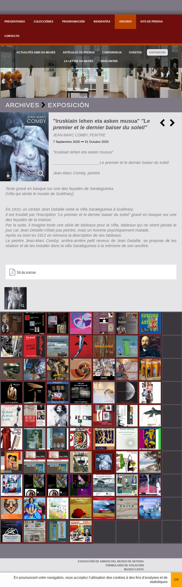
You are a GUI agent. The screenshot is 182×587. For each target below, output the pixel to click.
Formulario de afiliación (125, 565)
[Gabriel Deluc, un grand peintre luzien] (35, 439)
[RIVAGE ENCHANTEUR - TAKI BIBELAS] (81, 508)
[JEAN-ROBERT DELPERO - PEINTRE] (104, 508)
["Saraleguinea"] (150, 346)
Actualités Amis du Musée (35, 52)
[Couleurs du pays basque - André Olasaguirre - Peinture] (12, 485)
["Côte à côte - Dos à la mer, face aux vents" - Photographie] (81, 393)
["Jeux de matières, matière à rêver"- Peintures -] (127, 369)
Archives (22, 105)
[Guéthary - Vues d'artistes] (58, 508)
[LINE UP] (150, 462)
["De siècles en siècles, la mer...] (12, 416)
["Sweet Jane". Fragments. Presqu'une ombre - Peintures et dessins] (58, 416)
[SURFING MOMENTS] (81, 439)
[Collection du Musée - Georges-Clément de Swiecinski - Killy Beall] (58, 531)
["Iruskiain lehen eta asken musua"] (24, 146)
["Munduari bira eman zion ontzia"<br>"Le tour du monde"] (127, 485)
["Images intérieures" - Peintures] (58, 393)
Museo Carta (134, 569)
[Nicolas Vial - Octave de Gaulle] (81, 462)
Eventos (135, 52)
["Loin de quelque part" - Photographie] (127, 393)
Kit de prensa (26, 272)
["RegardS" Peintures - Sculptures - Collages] (104, 369)
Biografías (102, 21)
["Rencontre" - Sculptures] (58, 369)
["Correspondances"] (81, 416)
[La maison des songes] (150, 439)
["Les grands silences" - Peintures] (127, 346)
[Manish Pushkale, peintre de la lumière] (58, 439)
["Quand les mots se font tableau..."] (127, 439)
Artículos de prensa (79, 52)
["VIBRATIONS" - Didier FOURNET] (150, 508)
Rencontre (109, 61)
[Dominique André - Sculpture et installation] (58, 485)
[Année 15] (12, 508)
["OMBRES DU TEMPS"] (150, 416)
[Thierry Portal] (58, 462)
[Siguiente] (172, 124)
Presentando (14, 21)
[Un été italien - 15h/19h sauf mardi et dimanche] (12, 462)
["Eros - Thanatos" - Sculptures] (104, 346)
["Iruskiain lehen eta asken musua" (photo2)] (15, 298)
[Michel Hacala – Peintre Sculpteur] (35, 508)
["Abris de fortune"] (127, 416)
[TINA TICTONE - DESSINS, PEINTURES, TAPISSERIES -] (127, 508)
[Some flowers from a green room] (81, 323)
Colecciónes (43, 21)
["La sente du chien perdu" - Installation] (104, 393)
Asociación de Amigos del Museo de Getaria (111, 561)
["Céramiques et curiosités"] (81, 369)
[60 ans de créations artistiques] (12, 346)
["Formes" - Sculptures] (35, 393)
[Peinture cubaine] (104, 439)
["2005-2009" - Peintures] (35, 369)
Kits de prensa (151, 21)
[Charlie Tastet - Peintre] (35, 462)
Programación (73, 21)
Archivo (125, 21)
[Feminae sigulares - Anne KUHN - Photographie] (81, 485)
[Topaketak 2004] (35, 323)
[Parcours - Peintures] (81, 346)
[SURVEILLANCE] (150, 485)
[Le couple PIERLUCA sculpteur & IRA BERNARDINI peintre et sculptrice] (81, 531)
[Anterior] (162, 124)
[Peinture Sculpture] (58, 323)
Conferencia (112, 52)
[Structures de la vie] (12, 439)
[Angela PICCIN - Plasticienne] (35, 485)
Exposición (157, 52)
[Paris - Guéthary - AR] (127, 323)
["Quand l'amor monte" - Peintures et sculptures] (12, 369)
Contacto (11, 36)
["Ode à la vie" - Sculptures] (12, 393)
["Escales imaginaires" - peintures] (150, 369)
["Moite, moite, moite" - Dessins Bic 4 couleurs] (150, 393)
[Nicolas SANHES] (12, 531)
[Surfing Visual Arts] (150, 323)
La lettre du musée (78, 61)
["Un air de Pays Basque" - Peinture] (35, 416)
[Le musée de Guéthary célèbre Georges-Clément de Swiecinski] (35, 531)
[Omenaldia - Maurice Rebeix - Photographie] (104, 485)
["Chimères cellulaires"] (127, 462)
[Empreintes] (104, 323)
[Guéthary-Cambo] (12, 323)
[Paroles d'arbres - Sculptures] (35, 346)
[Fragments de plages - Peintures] (58, 346)
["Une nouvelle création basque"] (104, 416)
